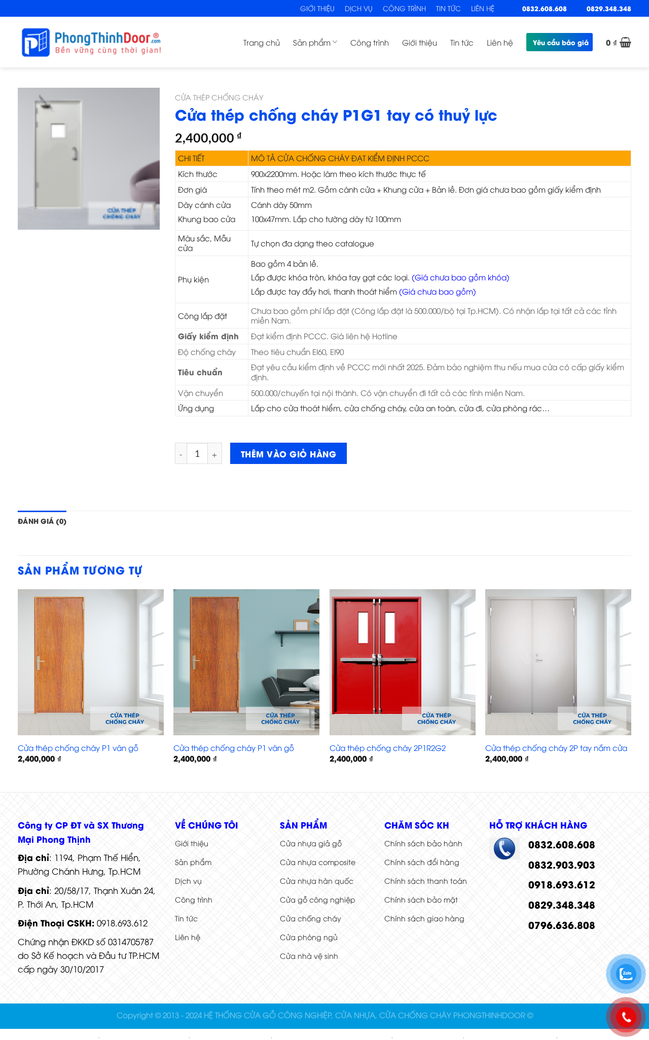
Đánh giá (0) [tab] (42, 521)
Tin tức (448, 8)
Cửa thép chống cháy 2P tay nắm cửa (556, 747)
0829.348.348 (609, 8)
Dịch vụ (359, 8)
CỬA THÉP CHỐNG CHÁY (219, 97)
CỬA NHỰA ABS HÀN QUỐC (145, 1035)
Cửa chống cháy (310, 918)
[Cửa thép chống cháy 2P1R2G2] (403, 662)
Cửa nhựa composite (317, 862)
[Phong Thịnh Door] (91, 41)
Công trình (404, 8)
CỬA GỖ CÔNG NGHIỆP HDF (511, 1035)
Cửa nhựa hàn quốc (316, 880)
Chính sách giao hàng (424, 918)
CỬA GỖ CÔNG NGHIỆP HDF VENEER (332, 1035)
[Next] (630, 689)
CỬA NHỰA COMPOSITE (60, 1035)
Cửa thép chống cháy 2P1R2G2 (388, 747)
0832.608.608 (544, 8)
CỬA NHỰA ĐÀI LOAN (428, 1035)
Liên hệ (482, 8)
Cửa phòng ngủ (309, 937)
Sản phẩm (312, 42)
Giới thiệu (317, 8)
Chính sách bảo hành (423, 843)
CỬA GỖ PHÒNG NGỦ (593, 1035)
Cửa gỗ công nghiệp (317, 899)
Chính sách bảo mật (421, 899)
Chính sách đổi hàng (421, 862)
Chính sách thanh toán (425, 880)
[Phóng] (31, 216)
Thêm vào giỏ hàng (288, 453)
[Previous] (18, 689)
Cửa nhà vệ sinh (309, 955)
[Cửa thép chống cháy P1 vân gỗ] (91, 662)
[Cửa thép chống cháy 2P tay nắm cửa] (558, 662)
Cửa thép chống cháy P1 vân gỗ (78, 747)
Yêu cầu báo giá (561, 42)
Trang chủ (261, 42)
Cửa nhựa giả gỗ (311, 843)
